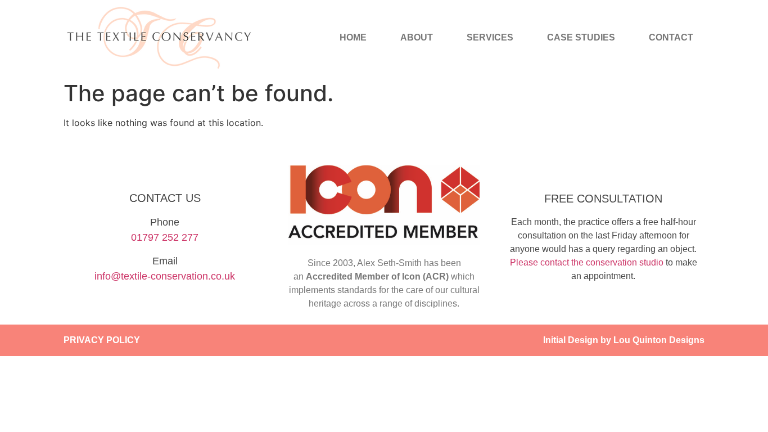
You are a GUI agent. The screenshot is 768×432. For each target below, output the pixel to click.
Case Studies (581, 37)
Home (353, 37)
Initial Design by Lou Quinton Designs (623, 340)
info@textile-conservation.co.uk (164, 276)
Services (490, 37)
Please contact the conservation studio (586, 262)
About (416, 37)
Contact (671, 37)
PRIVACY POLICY (102, 340)
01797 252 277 (164, 237)
